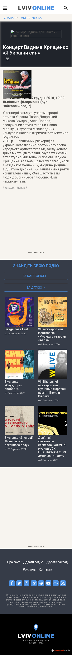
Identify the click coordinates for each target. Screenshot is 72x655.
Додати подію (33, 562)
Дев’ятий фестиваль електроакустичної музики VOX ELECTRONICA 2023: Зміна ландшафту (52, 447)
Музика (36, 18)
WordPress (59, 604)
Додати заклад (57, 562)
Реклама (29, 569)
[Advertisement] (36, 223)
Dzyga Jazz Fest (16, 329)
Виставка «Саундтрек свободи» (13, 385)
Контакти (45, 569)
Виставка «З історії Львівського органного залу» (19, 441)
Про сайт (13, 562)
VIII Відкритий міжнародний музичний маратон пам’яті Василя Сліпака (52, 389)
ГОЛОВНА (8, 18)
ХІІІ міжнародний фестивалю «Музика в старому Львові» (52, 334)
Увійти (21, 606)
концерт (10, 187)
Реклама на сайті (36, 253)
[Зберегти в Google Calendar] (6, 60)
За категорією (34, 276)
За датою (34, 287)
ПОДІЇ (23, 18)
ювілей (22, 187)
